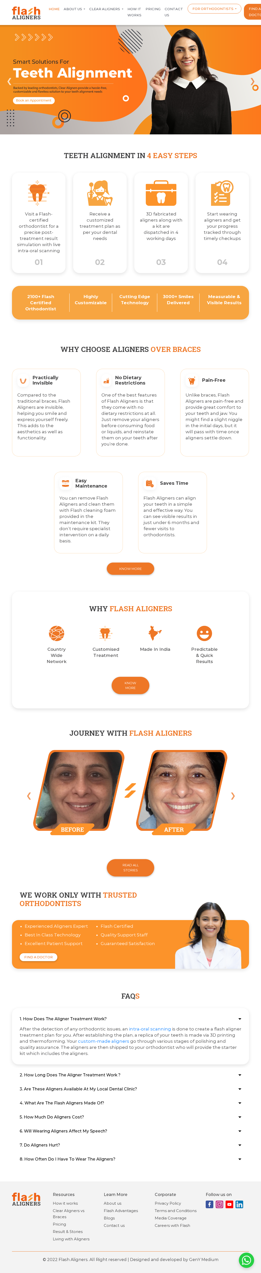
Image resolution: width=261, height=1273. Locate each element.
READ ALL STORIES (131, 867)
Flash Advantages (121, 1210)
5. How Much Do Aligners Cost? (52, 1117)
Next (252, 80)
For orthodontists (213, 9)
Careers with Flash (172, 1225)
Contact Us (174, 12)
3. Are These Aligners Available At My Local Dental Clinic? (78, 1089)
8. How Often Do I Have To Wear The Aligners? (67, 1159)
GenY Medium (203, 1259)
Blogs (109, 1218)
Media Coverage (171, 1218)
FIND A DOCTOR (38, 957)
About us (73, 9)
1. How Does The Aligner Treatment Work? (63, 1018)
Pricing (153, 9)
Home (54, 9)
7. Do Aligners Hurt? (40, 1145)
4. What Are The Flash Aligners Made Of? (62, 1103)
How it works (134, 12)
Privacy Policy (168, 1203)
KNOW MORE (130, 569)
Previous (8, 80)
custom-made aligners (103, 1041)
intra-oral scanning (150, 1029)
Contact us (114, 1225)
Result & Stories (68, 1231)
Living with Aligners (71, 1239)
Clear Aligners (105, 9)
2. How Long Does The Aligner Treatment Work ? (70, 1075)
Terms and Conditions (176, 1210)
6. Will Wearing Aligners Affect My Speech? (63, 1131)
